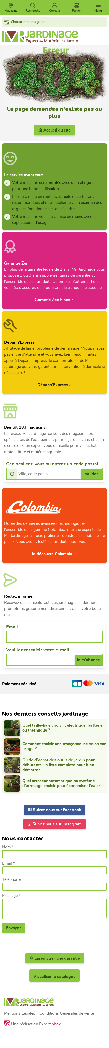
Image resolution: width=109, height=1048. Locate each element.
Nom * (8, 847)
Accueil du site (56, 130)
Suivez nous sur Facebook (56, 810)
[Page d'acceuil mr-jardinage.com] (54, 1002)
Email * (8, 863)
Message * (11, 896)
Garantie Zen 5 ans (52, 300)
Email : (13, 627)
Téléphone (11, 879)
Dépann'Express (52, 385)
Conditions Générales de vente (66, 1013)
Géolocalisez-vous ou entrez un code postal (52, 464)
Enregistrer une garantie (56, 958)
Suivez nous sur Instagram (56, 824)
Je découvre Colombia (53, 554)
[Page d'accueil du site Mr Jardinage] (54, 37)
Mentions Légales (19, 1013)
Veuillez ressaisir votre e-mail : (38, 650)
